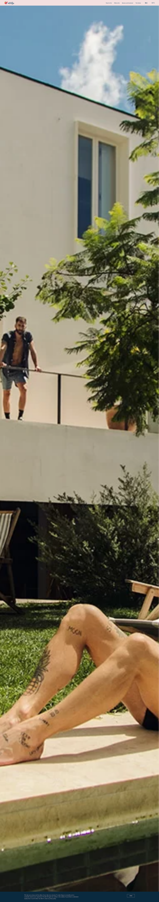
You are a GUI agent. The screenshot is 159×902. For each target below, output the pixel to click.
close (131, 895)
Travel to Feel (109, 3)
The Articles (138, 3)
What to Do (117, 3)
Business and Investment (127, 3)
